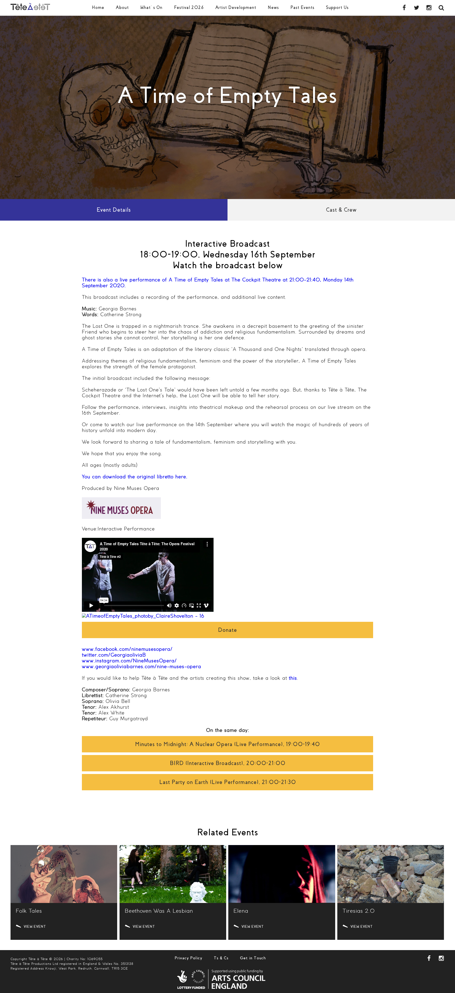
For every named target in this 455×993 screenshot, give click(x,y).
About (122, 7)
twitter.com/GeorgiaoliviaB (114, 655)
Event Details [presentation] (114, 210)
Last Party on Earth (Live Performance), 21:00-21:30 (227, 782)
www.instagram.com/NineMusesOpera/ (129, 661)
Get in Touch (253, 958)
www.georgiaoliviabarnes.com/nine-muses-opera (141, 666)
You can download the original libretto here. (135, 477)
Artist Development (235, 7)
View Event (35, 927)
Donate (227, 630)
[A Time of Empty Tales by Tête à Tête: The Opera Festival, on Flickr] (143, 616)
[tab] (114, 210)
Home (98, 7)
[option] (227, 107)
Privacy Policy (188, 958)
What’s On (151, 7)
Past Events (302, 7)
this (293, 678)
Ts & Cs (221, 958)
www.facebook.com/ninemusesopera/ (127, 649)
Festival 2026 (189, 7)
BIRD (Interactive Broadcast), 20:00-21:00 (227, 763)
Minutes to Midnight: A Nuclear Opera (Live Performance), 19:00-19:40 (227, 744)
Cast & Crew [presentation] (341, 210)
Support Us (337, 7)
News (273, 7)
